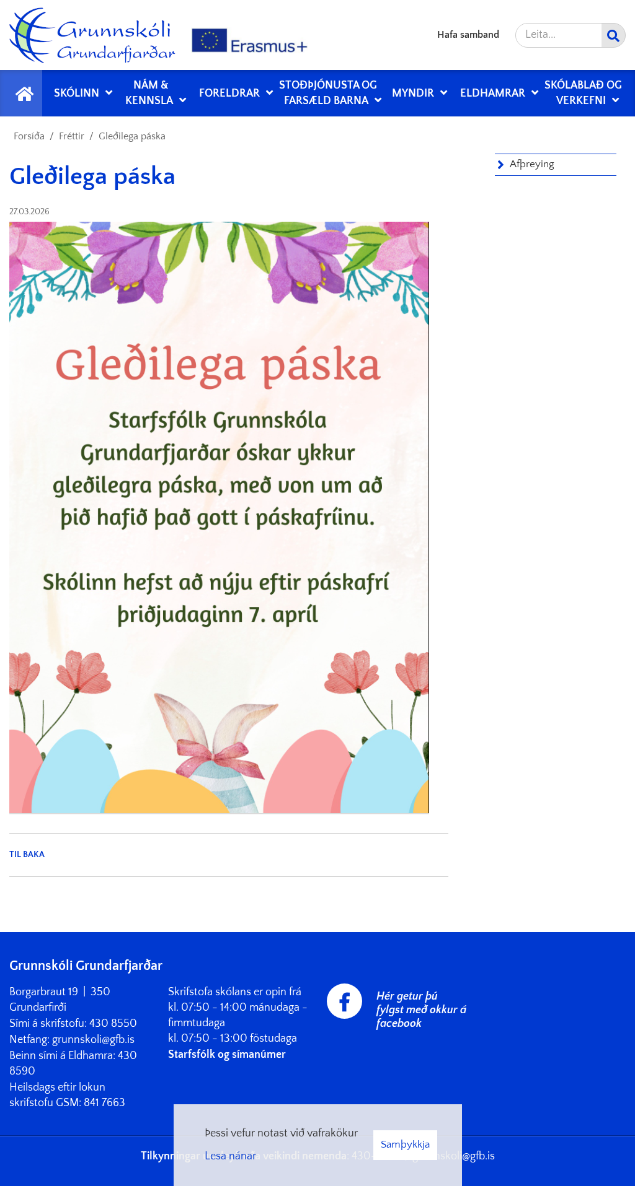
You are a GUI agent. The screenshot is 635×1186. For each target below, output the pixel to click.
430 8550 (113, 1024)
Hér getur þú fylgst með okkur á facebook (421, 1010)
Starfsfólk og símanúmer (227, 1055)
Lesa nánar (230, 1156)
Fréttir (71, 136)
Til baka (27, 855)
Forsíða (29, 136)
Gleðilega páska (132, 136)
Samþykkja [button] (405, 1144)
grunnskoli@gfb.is (93, 1040)
